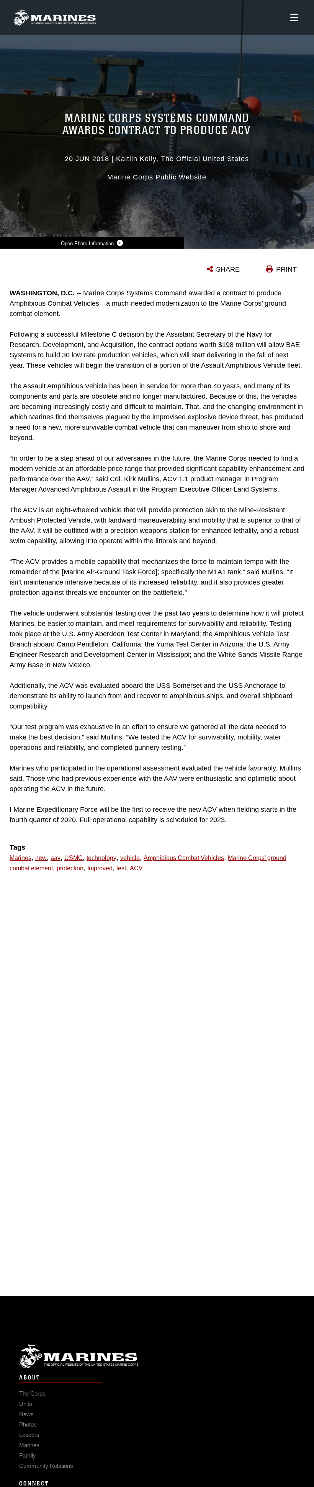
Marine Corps (157, 1356)
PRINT (286, 269)
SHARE (228, 269)
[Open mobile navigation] (294, 17)
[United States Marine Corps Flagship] (54, 18)
